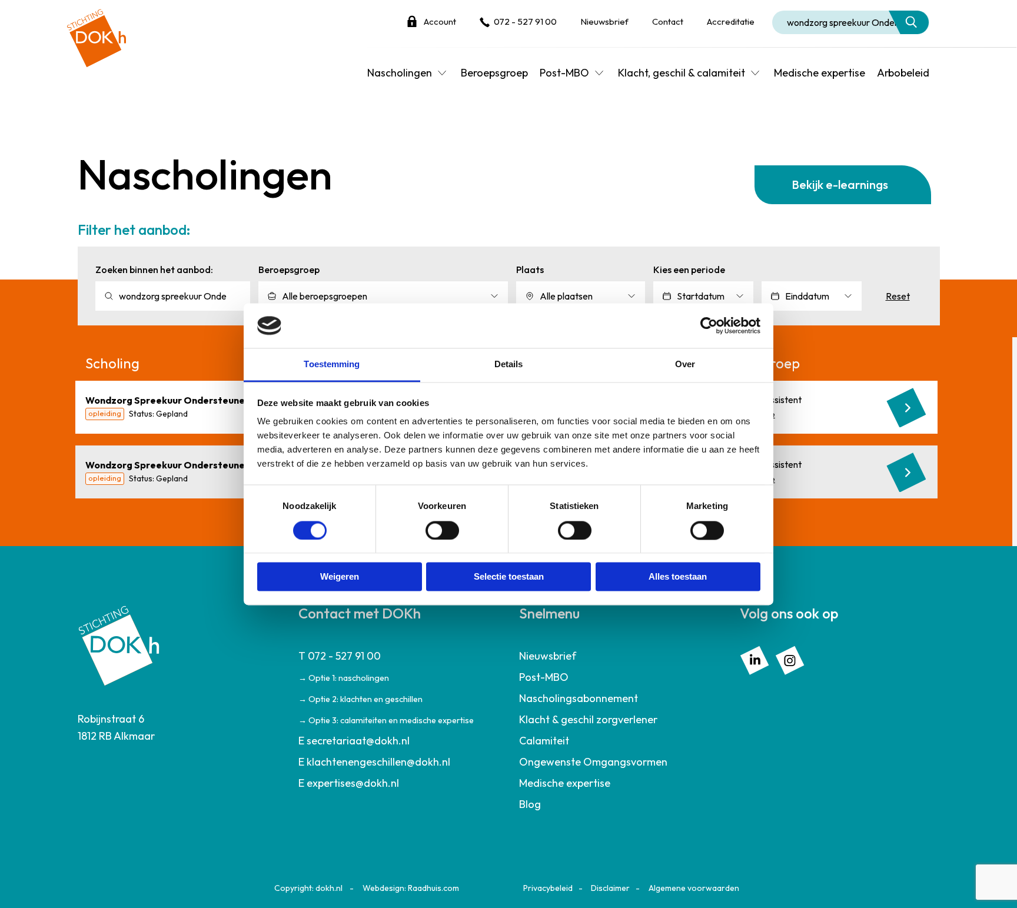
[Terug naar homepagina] (96, 33)
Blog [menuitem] (530, 804)
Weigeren (339, 577)
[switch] (442, 530)
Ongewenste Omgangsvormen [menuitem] (593, 762)
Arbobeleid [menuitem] (903, 72)
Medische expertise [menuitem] (819, 72)
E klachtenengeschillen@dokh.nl (374, 762)
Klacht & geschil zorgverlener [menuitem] (588, 719)
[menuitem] (398, 688)
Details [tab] (508, 365)
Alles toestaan (678, 577)
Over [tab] (685, 365)
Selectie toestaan (509, 577)
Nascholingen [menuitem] (399, 72)
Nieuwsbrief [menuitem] (547, 656)
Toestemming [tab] (332, 365)
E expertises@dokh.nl (348, 783)
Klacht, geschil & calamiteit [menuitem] (681, 72)
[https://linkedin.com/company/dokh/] (754, 659)
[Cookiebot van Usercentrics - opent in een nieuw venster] (708, 325)
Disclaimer (610, 888)
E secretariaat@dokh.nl (354, 740)
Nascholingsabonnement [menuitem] (578, 698)
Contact (667, 21)
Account (440, 21)
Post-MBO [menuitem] (564, 72)
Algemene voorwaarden (694, 888)
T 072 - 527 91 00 (339, 656)
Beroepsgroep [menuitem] (494, 72)
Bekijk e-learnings (840, 184)
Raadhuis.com (433, 888)
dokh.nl (329, 888)
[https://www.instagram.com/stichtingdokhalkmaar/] (790, 659)
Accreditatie (731, 21)
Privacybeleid (548, 888)
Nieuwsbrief (604, 21)
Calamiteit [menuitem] (544, 740)
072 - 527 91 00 (525, 21)
